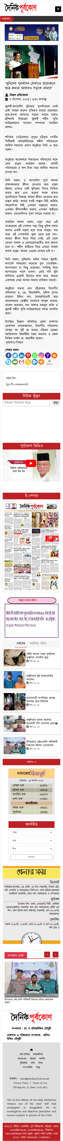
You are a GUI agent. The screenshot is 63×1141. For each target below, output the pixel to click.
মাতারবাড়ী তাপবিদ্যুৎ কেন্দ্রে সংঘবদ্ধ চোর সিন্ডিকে (40, 699)
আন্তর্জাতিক (38, 1054)
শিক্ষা (40, 1063)
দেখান (31, 857)
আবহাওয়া (22, 1059)
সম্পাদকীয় (27, 1067)
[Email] (15, 362)
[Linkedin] (22, 355)
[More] (41, 362)
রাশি (33, 1063)
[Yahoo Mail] (48, 355)
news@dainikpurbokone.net (34, 1078)
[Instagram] (41, 355)
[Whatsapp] (35, 355)
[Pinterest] (28, 355)
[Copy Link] (28, 362)
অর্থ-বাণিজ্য (25, 1054)
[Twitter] (15, 355)
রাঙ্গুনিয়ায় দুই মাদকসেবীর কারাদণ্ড (39, 677)
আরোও (30, 762)
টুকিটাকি (23, 1063)
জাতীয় (42, 1059)
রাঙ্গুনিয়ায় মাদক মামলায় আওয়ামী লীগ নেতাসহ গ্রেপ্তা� (42, 721)
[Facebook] (8, 355)
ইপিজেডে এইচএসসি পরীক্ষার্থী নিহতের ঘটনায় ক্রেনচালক (41, 743)
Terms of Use (40, 1083)
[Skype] (8, 362)
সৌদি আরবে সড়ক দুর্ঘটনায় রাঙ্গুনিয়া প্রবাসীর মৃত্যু (40, 655)
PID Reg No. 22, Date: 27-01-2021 (30, 1087)
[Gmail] (22, 362)
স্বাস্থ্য (38, 1067)
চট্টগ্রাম (33, 1059)
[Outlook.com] (35, 362)
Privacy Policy (21, 1083)
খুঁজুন (56, 403)
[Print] (54, 355)
